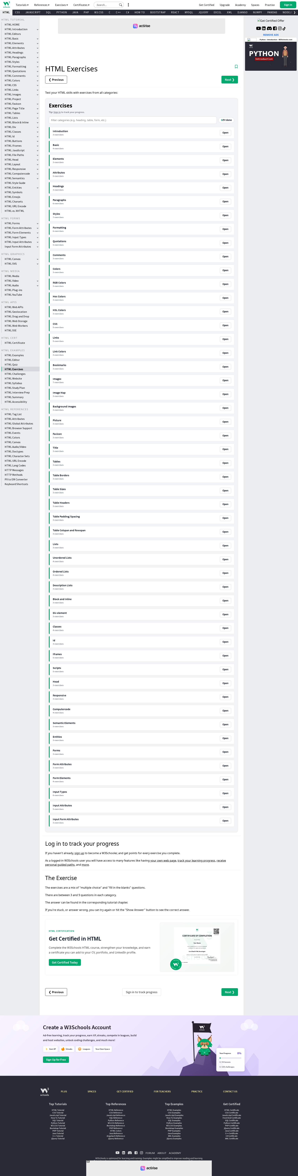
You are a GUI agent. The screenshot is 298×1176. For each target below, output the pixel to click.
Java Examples (174, 1133)
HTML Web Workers (16, 325)
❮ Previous (56, 80)
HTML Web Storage (16, 321)
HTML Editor (12, 360)
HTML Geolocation (16, 311)
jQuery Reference (115, 1138)
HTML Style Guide (15, 183)
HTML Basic (11, 38)
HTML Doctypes (14, 451)
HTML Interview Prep (17, 392)
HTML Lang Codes (15, 465)
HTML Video (12, 280)
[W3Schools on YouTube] (258, 29)
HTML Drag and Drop (17, 316)
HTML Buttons (13, 141)
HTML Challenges (15, 373)
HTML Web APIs (14, 307)
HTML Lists (11, 117)
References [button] (41, 5)
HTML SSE (11, 330)
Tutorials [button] (21, 5)
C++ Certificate (231, 1133)
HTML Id (9, 136)
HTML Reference (116, 1110)
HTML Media (12, 276)
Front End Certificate (232, 1117)
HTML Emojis (12, 197)
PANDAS (272, 12)
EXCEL (218, 12)
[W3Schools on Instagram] (280, 29)
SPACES (92, 1091)
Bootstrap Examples (174, 1128)
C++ (118, 12)
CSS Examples (174, 1112)
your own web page (163, 860)
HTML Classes (13, 131)
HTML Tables (12, 113)
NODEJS (288, 12)
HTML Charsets (14, 201)
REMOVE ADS (271, 34)
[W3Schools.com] (44, 1093)
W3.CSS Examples (174, 1125)
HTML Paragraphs (15, 57)
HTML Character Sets (17, 456)
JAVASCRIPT (33, 12)
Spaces (255, 5)
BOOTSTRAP (158, 12)
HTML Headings (14, 52)
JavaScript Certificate (231, 1115)
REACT (175, 12)
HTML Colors (12, 80)
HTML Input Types (15, 237)
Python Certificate (232, 1123)
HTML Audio (12, 285)
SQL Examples (174, 1120)
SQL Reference (115, 1117)
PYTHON (61, 12)
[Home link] (6, 4)
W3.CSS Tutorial (58, 1125)
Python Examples (174, 1123)
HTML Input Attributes (18, 242)
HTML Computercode (17, 173)
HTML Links (11, 89)
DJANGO (242, 12)
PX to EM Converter (16, 479)
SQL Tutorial (57, 1120)
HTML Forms (12, 223)
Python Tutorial (58, 1123)
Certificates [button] (80, 5)
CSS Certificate (231, 1112)
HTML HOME (12, 24)
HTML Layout (12, 164)
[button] (121, 5)
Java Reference (116, 1133)
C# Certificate (231, 1136)
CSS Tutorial (57, 1112)
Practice (270, 5)
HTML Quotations (15, 71)
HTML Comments (15, 75)
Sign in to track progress (141, 992)
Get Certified (206, 5)
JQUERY (203, 12)
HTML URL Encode (15, 206)
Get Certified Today (65, 962)
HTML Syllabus (13, 383)
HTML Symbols (13, 192)
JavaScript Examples (174, 1115)
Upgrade (225, 5)
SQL (48, 12)
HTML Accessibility (16, 401)
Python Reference (116, 1120)
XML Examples (174, 1136)
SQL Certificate (231, 1120)
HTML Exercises (14, 369)
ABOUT (161, 1153)
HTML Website (13, 378)
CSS (17, 12)
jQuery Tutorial (57, 1138)
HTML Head (11, 159)
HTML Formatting (15, 66)
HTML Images (13, 94)
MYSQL (189, 12)
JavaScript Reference (115, 1115)
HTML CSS (11, 85)
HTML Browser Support (18, 428)
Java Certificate (232, 1130)
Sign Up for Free (56, 1059)
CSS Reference (115, 1112)
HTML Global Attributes (19, 423)
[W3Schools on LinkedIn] (264, 29)
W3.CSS (98, 12)
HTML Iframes (13, 145)
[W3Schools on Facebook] (275, 29)
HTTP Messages (14, 470)
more (85, 865)
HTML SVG (11, 263)
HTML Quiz (11, 364)
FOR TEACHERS (162, 1091)
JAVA (75, 12)
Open (225, 132)
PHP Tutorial (57, 1130)
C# (127, 12)
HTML (6, 12)
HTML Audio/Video (15, 446)
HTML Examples (14, 355)
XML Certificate (231, 1138)
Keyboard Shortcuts (16, 484)
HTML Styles (12, 61)
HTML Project (13, 99)
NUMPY (257, 12)
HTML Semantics (15, 178)
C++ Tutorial (58, 1136)
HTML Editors (13, 34)
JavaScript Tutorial (57, 1115)
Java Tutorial (58, 1133)
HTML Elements (14, 43)
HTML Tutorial (58, 1110)
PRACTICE (196, 1091)
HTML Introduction (16, 29)
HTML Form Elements (18, 232)
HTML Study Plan (15, 387)
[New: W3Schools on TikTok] (284, 29)
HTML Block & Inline (17, 122)
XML (229, 12)
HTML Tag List (13, 414)
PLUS (64, 1091)
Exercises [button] (60, 5)
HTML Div (10, 127)
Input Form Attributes (18, 246)
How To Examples (174, 1117)
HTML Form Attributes (18, 228)
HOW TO (140, 12)
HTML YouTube (13, 294)
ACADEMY (175, 1153)
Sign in (57, 112)
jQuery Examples (174, 1138)
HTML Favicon (13, 103)
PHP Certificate (231, 1125)
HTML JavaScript (15, 150)
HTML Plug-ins (13, 290)
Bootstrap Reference (116, 1125)
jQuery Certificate (231, 1128)
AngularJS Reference (116, 1136)
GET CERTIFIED (125, 1091)
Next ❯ (230, 80)
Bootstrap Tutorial (58, 1128)
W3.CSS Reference (116, 1123)
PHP (86, 12)
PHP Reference (115, 1128)
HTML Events (12, 432)
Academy (240, 5)
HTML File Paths (14, 155)
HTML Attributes (15, 48)
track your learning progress (196, 860)
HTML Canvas (13, 259)
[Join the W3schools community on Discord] (269, 29)
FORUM (150, 1153)
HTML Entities (13, 187)
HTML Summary (14, 397)
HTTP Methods (14, 474)
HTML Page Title (14, 108)
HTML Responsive (15, 169)
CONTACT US (230, 1091)
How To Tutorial (58, 1117)
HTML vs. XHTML (14, 211)
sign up (79, 853)
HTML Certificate (15, 342)
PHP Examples (174, 1130)
